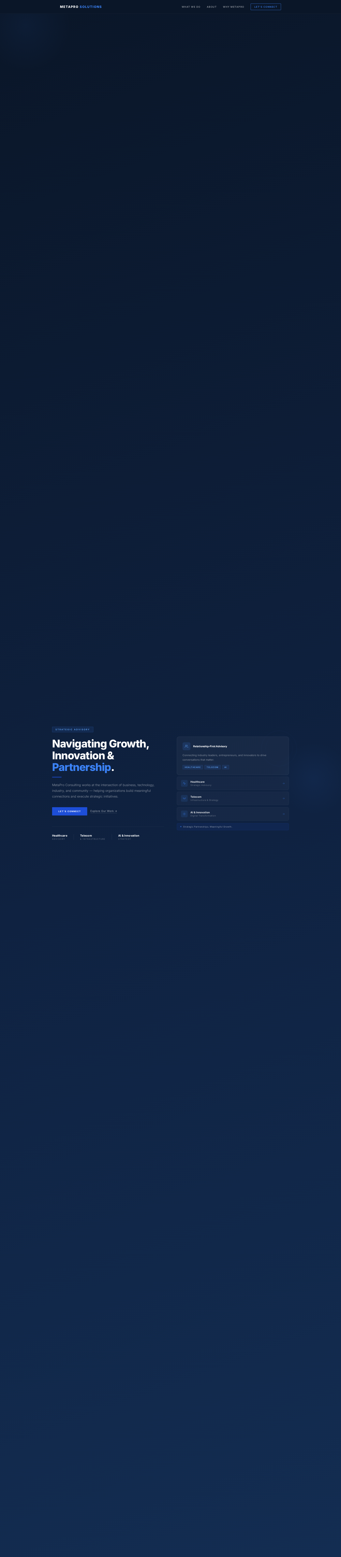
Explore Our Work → (103, 811)
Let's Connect (69, 811)
